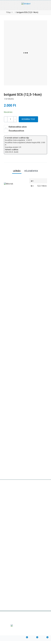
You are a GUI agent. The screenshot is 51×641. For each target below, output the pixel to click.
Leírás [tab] (17, 171)
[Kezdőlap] (5, 638)
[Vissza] (42, 12)
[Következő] (46, 12)
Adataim (7, 598)
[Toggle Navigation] (4, 5)
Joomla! (8, 618)
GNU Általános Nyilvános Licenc (28, 618)
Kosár (6, 594)
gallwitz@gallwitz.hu (21, 502)
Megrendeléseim (11, 603)
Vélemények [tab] (31, 171)
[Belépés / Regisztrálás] (15, 638)
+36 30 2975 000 (21, 497)
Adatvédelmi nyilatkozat (14, 589)
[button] (47, 5)
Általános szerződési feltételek (17, 585)
